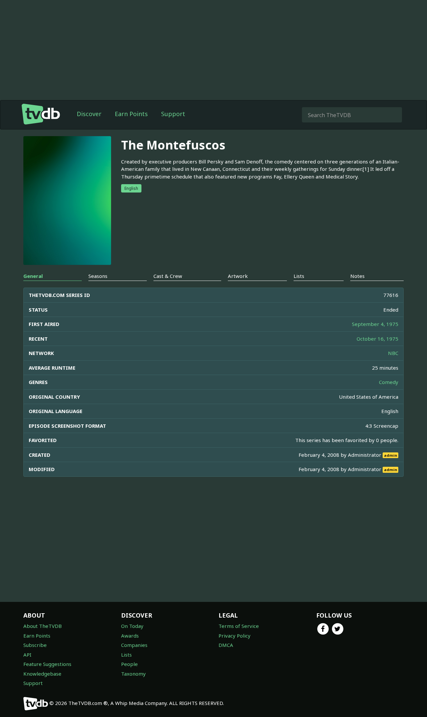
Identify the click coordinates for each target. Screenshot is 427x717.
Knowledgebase (42, 673)
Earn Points (131, 114)
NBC (393, 353)
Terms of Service (239, 626)
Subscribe (35, 645)
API (27, 654)
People (129, 664)
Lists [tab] (299, 276)
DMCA (226, 645)
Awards (130, 635)
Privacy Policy (235, 635)
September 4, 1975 (375, 324)
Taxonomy (133, 673)
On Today (132, 626)
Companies (134, 645)
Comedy (388, 382)
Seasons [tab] (97, 276)
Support (173, 114)
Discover (89, 114)
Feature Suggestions (47, 664)
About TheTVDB (42, 626)
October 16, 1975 (377, 338)
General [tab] (33, 276)
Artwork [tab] (238, 276)
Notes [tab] (357, 276)
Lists (126, 654)
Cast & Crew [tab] (167, 276)
